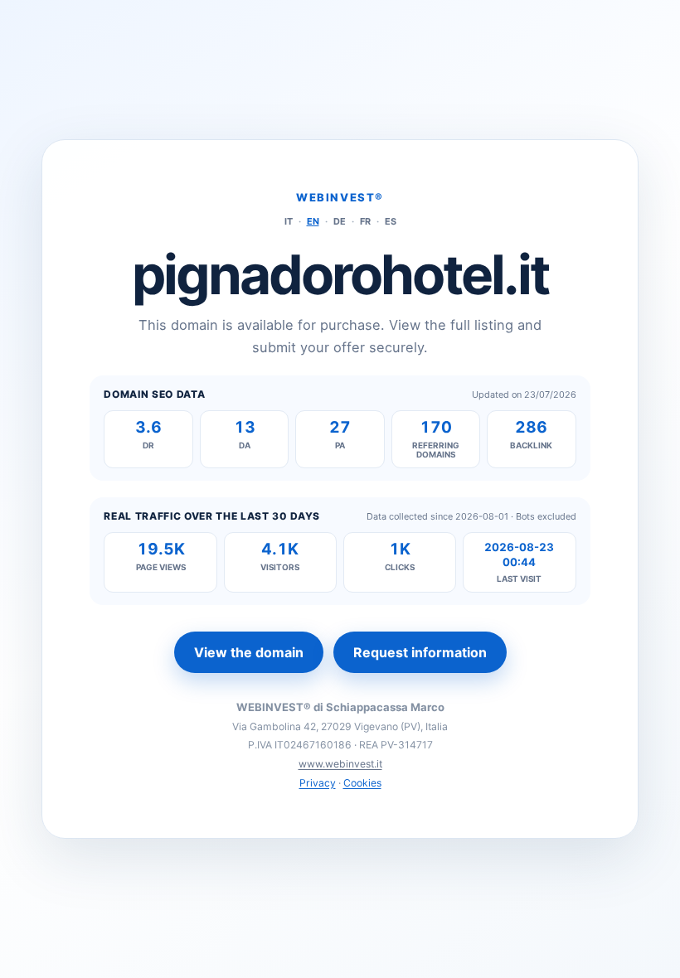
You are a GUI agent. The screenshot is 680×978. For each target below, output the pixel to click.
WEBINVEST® (340, 197)
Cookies (362, 783)
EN (313, 221)
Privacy (317, 783)
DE (339, 221)
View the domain (249, 652)
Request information (420, 652)
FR (365, 221)
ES (390, 221)
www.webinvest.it (340, 764)
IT (288, 221)
